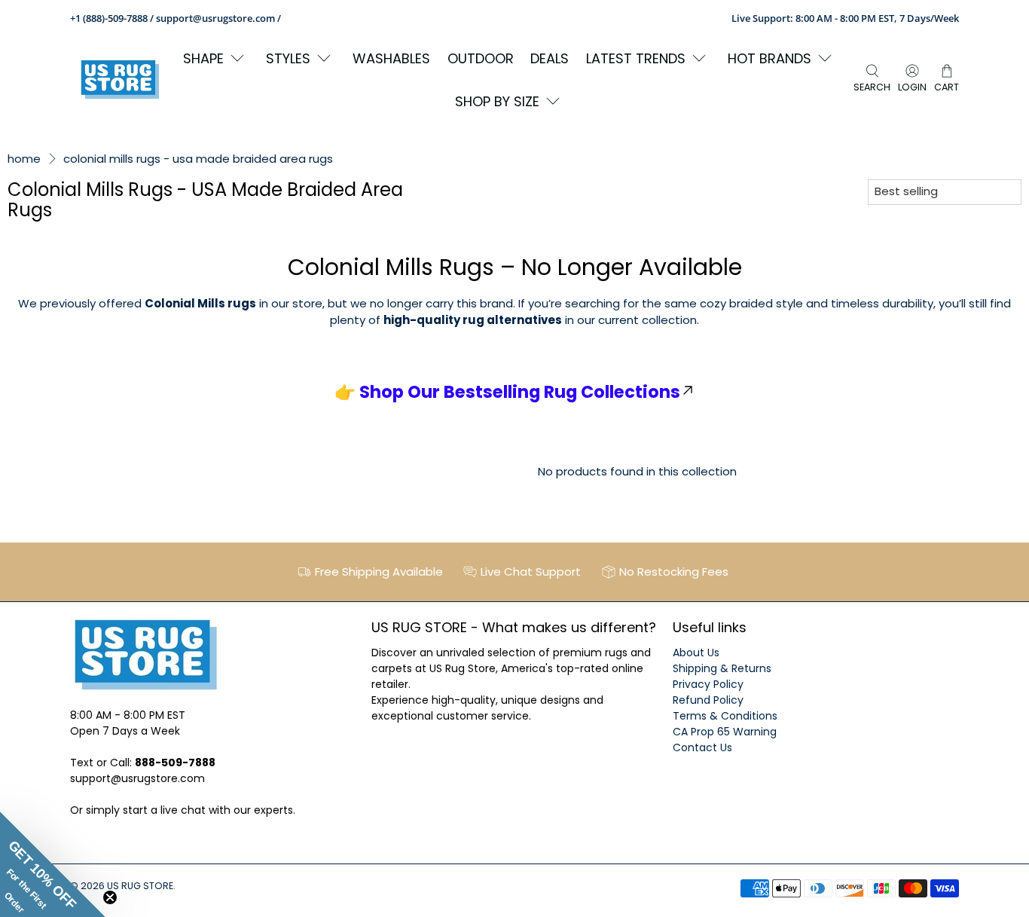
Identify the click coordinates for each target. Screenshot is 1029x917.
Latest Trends (635, 58)
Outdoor (480, 58)
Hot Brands (769, 58)
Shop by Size (497, 101)
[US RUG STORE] (119, 79)
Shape (203, 58)
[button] (52, 864)
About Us (696, 652)
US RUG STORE (140, 885)
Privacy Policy (708, 684)
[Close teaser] (110, 897)
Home (24, 158)
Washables (391, 58)
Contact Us (702, 747)
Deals (549, 58)
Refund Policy (708, 700)
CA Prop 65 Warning (725, 731)
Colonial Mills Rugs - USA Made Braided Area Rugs (198, 158)
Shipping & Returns (722, 668)
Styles (288, 58)
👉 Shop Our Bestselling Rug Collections (507, 392)
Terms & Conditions (725, 715)
